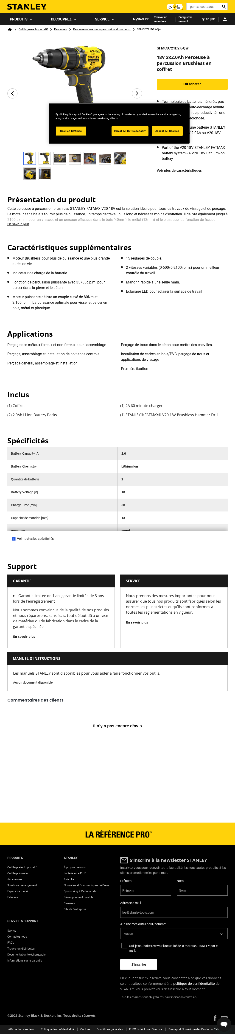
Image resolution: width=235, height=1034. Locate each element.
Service (102, 19)
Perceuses (60, 29)
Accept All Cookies (167, 131)
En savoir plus (18, 224)
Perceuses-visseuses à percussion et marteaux (102, 29)
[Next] (137, 93)
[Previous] (12, 93)
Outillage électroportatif (33, 29)
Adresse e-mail (130, 903)
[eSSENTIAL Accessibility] (175, 6)
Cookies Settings (71, 131)
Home (10, 29)
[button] (215, 1018)
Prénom (125, 881)
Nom (180, 881)
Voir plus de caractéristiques (179, 170)
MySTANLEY (140, 19)
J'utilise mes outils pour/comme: (143, 924)
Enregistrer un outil (185, 19)
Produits (19, 19)
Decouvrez (61, 19)
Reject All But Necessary (130, 131)
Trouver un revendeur (160, 19)
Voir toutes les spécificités (35, 538)
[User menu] (224, 19)
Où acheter (192, 84)
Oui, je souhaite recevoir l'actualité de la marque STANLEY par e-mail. (173, 948)
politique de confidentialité (194, 983)
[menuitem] (20, 19)
